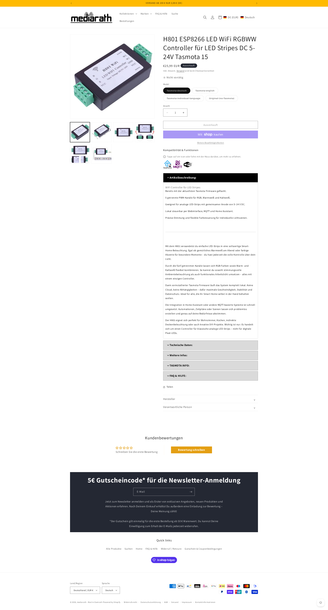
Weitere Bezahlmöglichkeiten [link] (210, 142)
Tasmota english (206, 91)
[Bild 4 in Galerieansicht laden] (145, 132)
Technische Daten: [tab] (181, 345)
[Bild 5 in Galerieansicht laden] (80, 154)
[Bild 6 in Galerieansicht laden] (101, 154)
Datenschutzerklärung (151, 602)
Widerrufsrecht (130, 602)
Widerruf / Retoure (171, 548)
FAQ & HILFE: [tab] (178, 376)
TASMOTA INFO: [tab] (180, 365)
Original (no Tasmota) (223, 99)
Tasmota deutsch (178, 91)
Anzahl (166, 105)
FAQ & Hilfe (152, 548)
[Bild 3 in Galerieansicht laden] (123, 132)
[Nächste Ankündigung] (257, 3)
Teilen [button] (170, 386)
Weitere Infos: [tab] (178, 355)
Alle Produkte (113, 548)
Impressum (187, 602)
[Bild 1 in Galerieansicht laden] (80, 132)
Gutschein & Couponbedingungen (203, 548)
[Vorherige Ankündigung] (71, 3)
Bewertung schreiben (191, 450)
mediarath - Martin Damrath (89, 602)
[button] (128, 13)
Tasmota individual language (185, 99)
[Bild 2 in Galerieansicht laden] (101, 132)
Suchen (129, 548)
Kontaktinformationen (205, 602)
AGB (166, 602)
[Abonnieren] (191, 492)
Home (139, 548)
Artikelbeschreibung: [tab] (183, 177)
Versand (180, 70)
